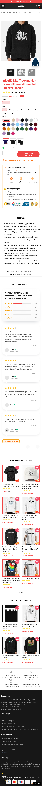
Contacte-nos (5, 747)
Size (3, 106)
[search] (36, 6)
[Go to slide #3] (31, 72)
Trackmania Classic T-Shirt (30, 578)
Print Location (7, 137)
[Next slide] (38, 41)
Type (4, 99)
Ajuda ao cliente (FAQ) (8, 750)
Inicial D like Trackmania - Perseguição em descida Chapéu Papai (30, 486)
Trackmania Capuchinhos (31, 12)
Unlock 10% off (4, 777)
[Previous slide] (4, 41)
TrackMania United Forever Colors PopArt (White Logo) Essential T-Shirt (11, 580)
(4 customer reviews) (18, 92)
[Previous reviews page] (28, 447)
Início (3, 12)
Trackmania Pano (13, 12)
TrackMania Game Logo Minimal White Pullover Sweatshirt (10, 549)
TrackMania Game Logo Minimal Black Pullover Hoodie (29, 517)
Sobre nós (4, 718)
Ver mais (21, 592)
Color (4, 116)
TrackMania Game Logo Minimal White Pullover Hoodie (10, 626)
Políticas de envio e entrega (10, 738)
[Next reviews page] (38, 447)
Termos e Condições (7, 721)
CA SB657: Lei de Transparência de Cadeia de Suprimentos (19, 729)
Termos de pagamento (8, 741)
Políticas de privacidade (8, 723)
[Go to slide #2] (21, 72)
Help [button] (38, 783)
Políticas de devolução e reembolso (12, 744)
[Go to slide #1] (10, 72)
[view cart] (39, 6)
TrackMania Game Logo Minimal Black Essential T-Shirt (30, 549)
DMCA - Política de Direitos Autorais (12, 726)
